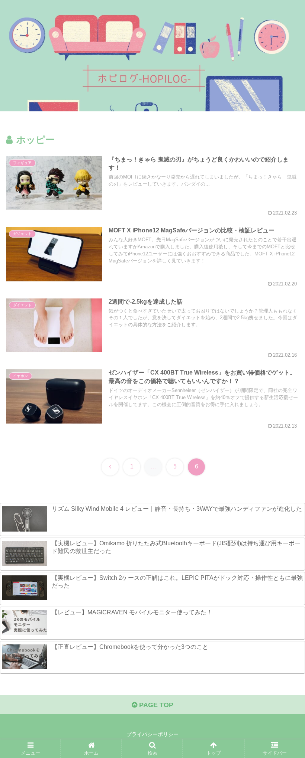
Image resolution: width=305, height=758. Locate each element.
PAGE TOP (155, 705)
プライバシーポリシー (152, 734)
